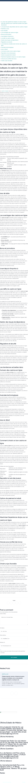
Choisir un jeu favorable (6, 60)
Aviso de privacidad (7, 782)
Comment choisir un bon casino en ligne (10, 51)
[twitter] (11, 603)
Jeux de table (4, 30)
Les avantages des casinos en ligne (9, 32)
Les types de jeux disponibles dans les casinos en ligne (14, 26)
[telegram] (17, 603)
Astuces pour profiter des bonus (8, 58)
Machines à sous (5, 28)
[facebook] (8, 603)
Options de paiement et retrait (8, 55)
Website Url (2, 642)
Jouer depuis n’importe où (7, 36)
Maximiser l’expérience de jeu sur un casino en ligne (13, 56)
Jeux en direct (4, 49)
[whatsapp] (14, 603)
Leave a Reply (3, 613)
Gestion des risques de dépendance (9, 40)
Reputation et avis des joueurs (8, 53)
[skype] (19, 603)
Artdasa (23, 782)
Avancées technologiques (7, 47)
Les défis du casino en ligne (7, 38)
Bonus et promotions (6, 34)
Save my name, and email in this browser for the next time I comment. (12, 652)
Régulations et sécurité (6, 42)
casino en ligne (5, 91)
